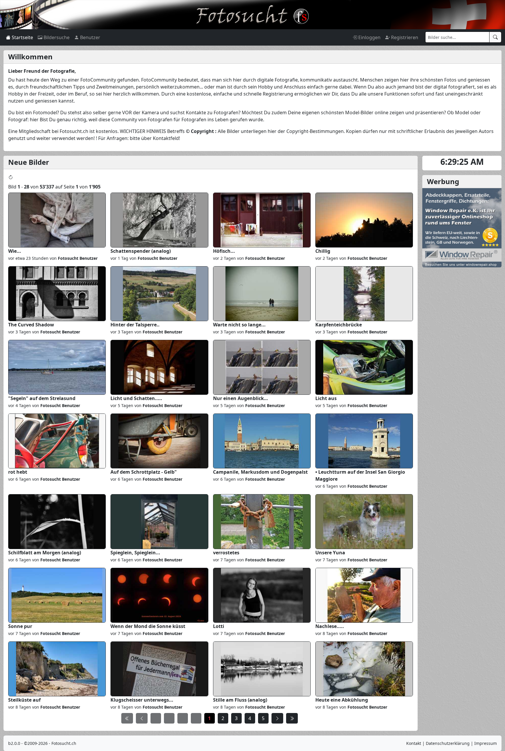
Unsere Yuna (330, 552)
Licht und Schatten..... (136, 398)
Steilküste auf (24, 700)
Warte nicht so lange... (239, 324)
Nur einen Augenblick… (240, 398)
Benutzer (89, 37)
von (73, 258)
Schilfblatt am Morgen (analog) (44, 552)
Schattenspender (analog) (140, 251)
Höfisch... (224, 251)
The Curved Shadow (31, 324)
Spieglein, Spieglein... (135, 552)
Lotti (218, 626)
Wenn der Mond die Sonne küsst (147, 626)
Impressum (485, 743)
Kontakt (413, 743)
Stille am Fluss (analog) (240, 700)
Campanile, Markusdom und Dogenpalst (260, 472)
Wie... (14, 251)
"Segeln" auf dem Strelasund (41, 398)
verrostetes (226, 552)
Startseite (22, 37)
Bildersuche (56, 37)
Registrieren (404, 37)
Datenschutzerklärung (448, 743)
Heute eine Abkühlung (341, 700)
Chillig (322, 251)
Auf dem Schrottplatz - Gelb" (143, 472)
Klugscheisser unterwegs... (141, 700)
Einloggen (369, 37)
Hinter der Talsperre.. (135, 324)
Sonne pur (20, 626)
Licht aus (326, 398)
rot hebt (17, 472)
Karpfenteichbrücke (338, 324)
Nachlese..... (329, 626)
